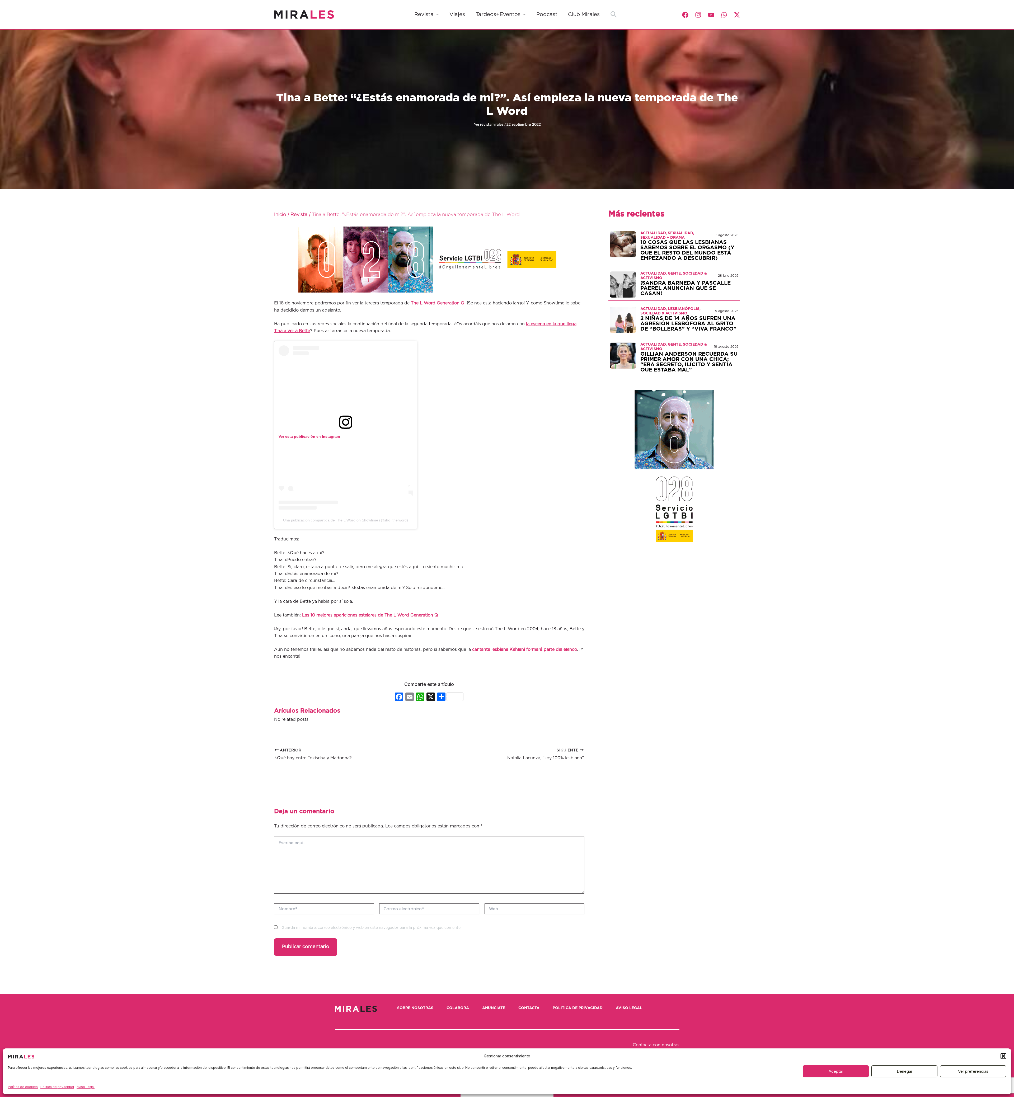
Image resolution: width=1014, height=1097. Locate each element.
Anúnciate (493, 1008)
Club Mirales (584, 14)
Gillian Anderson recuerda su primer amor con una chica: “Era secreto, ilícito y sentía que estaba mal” (689, 362)
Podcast (546, 14)
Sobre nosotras (415, 1008)
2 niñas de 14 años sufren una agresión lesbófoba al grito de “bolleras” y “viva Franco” (688, 324)
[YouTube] (711, 15)
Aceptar (836, 1071)
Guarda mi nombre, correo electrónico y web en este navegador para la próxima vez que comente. (371, 928)
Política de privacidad (57, 1087)
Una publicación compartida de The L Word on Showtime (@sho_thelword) (345, 520)
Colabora (458, 1008)
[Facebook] (685, 15)
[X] (430, 697)
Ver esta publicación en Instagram (309, 436)
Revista (424, 14)
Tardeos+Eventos (498, 14)
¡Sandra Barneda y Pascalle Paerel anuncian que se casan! (685, 288)
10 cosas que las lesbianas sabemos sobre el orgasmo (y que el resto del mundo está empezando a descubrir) (687, 250)
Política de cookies (23, 1087)
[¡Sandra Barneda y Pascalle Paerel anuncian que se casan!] (623, 284)
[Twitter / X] (737, 15)
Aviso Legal (86, 1087)
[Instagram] (698, 15)
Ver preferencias (973, 1071)
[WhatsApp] (724, 15)
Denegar (904, 1071)
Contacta (528, 1008)
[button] (1003, 1056)
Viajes (457, 14)
